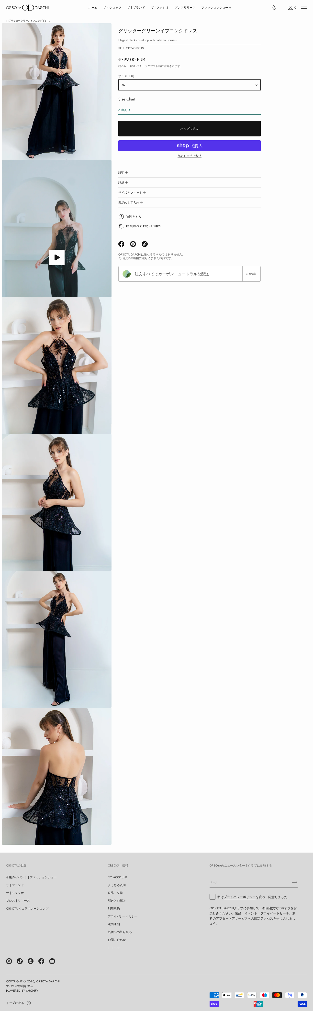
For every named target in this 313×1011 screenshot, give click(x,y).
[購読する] (295, 882)
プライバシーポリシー (240, 897)
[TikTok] (19, 961)
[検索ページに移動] (273, 7)
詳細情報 (251, 273)
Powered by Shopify (22, 991)
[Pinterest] (30, 961)
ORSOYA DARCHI (48, 981)
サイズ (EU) (126, 76)
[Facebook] (41, 961)
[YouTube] (52, 961)
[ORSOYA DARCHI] (27, 7)
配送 (132, 66)
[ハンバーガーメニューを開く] (304, 7)
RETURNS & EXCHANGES (143, 226)
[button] (273, 7)
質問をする (133, 216)
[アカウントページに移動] (282, 9)
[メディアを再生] (57, 257)
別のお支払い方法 (189, 156)
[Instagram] (9, 961)
